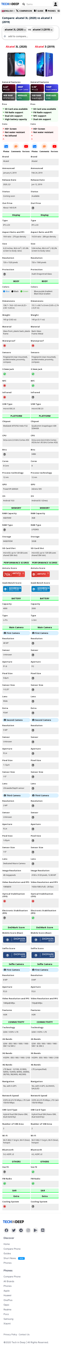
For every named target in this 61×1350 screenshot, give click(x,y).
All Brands (9, 1281)
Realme (7, 1309)
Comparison (25, 11)
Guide (40, 11)
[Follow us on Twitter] (14, 1230)
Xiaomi (7, 1323)
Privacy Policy (10, 1334)
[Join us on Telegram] (21, 1230)
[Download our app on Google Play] (35, 1230)
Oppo (6, 1304)
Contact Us (24, 1334)
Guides (7, 1253)
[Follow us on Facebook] (6, 1230)
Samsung (8, 1318)
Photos (6, 151)
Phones (52, 11)
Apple (7, 1290)
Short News (13, 1258)
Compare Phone (12, 1248)
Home (7, 1244)
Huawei (7, 1295)
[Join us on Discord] (43, 1230)
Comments (16, 151)
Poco (6, 1314)
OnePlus (8, 1300)
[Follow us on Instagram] (28, 1230)
